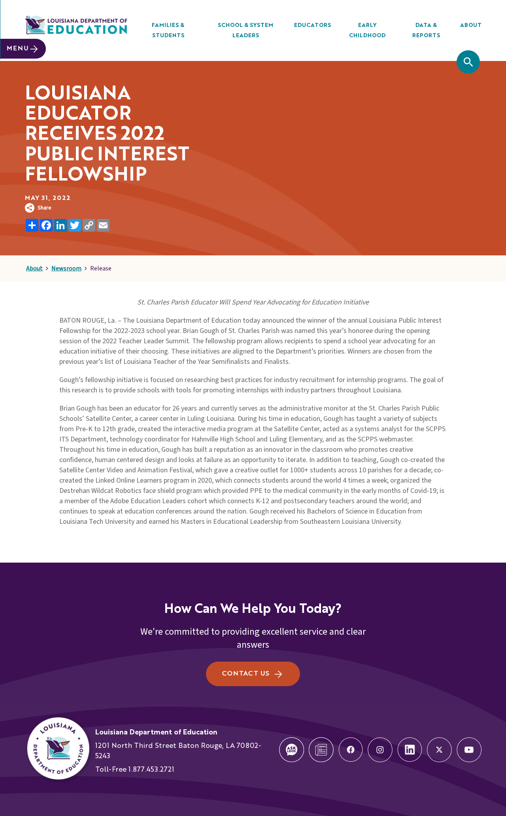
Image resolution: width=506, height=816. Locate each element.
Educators (312, 25)
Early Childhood (367, 30)
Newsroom (66, 268)
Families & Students (168, 30)
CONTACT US (245, 674)
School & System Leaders (245, 30)
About (470, 25)
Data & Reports (426, 30)
